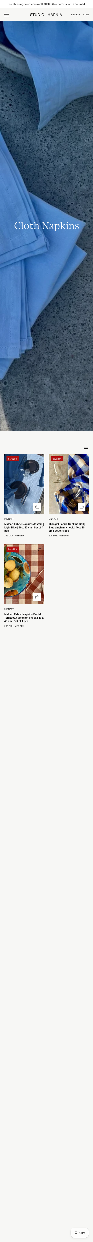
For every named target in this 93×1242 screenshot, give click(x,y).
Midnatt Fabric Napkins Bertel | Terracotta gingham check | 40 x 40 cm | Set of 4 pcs (24, 618)
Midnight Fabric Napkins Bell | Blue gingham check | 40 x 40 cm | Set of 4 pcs (67, 528)
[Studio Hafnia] (46, 14)
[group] (46, 4)
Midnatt (9, 519)
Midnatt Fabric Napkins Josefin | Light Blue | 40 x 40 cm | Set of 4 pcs (24, 528)
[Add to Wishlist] (39, 459)
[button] (75, 14)
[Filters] (85, 447)
